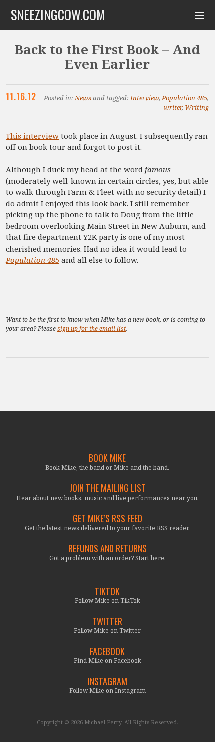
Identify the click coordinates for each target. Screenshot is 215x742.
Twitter (107, 621)
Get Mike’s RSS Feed (107, 518)
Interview (144, 97)
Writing (197, 107)
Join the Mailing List (108, 488)
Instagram (108, 681)
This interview (32, 136)
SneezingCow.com (58, 14)
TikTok (107, 591)
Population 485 (185, 97)
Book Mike (107, 458)
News (83, 97)
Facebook (107, 651)
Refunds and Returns (107, 548)
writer (173, 107)
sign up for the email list (92, 328)
